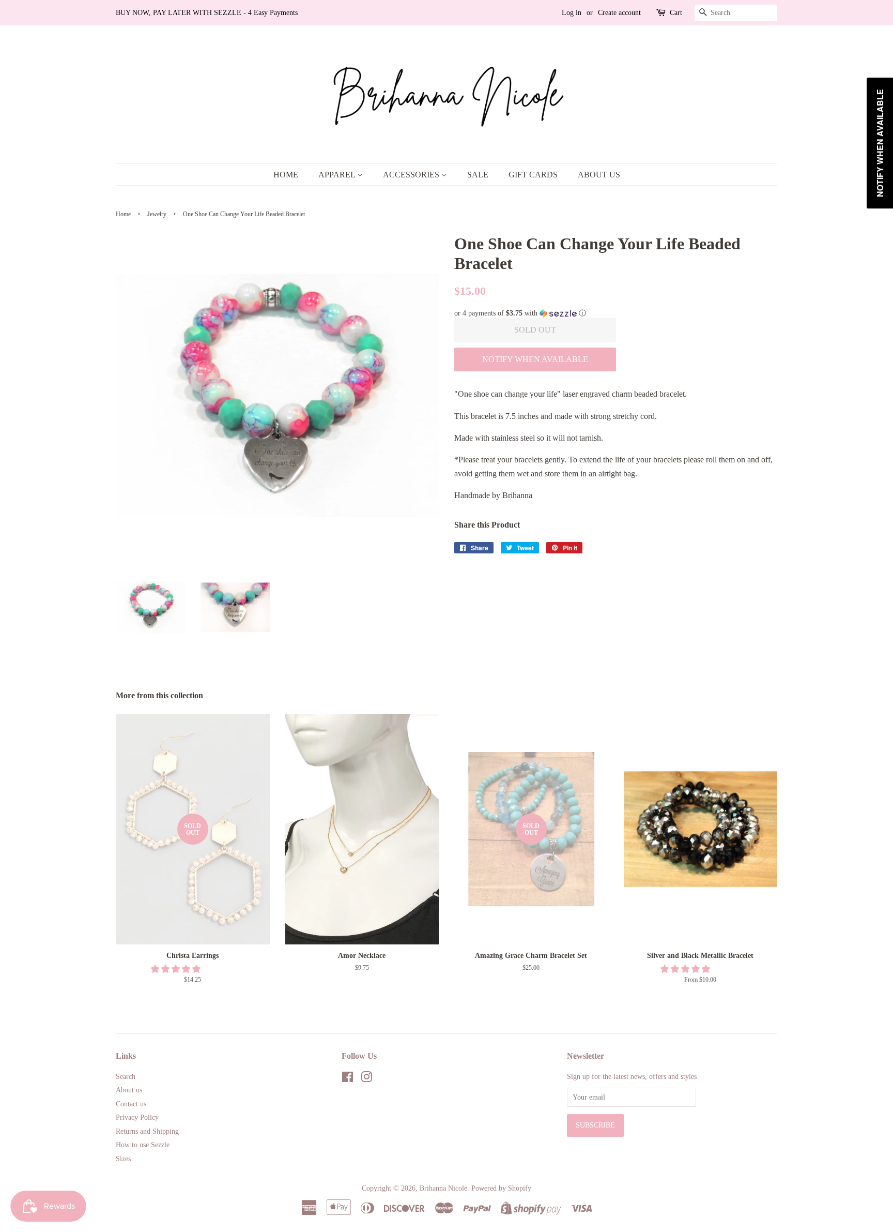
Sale (477, 174)
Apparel (337, 174)
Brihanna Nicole (443, 1188)
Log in (571, 13)
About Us (599, 174)
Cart (676, 13)
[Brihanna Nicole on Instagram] (366, 1079)
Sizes (123, 1159)
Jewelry (156, 214)
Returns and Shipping (147, 1131)
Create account (619, 13)
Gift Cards (533, 174)
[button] (615, 313)
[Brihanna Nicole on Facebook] (347, 1079)
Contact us (131, 1104)
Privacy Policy (137, 1117)
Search (125, 1076)
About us (129, 1090)
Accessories (412, 174)
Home (285, 174)
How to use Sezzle (143, 1145)
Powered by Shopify (501, 1188)
